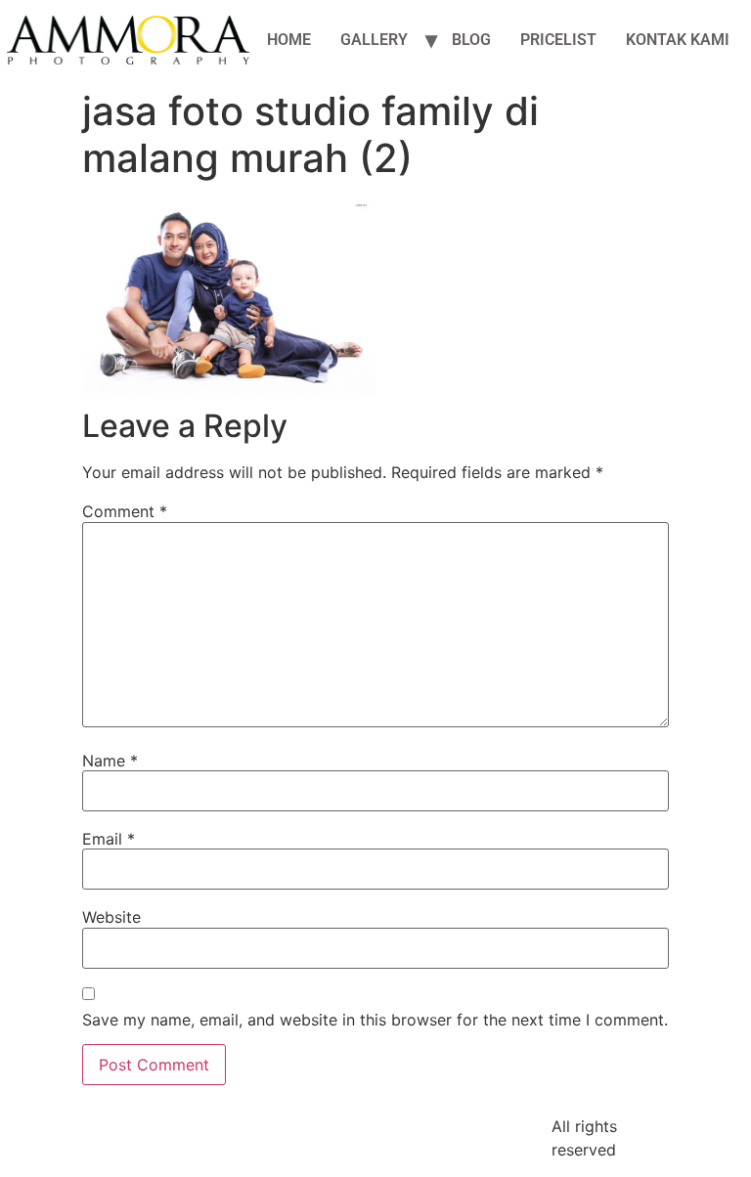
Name (110, 760)
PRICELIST (558, 39)
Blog (471, 39)
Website (111, 917)
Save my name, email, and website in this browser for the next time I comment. (375, 1019)
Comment (124, 511)
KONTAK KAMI (677, 39)
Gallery (374, 39)
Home (289, 39)
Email (108, 839)
